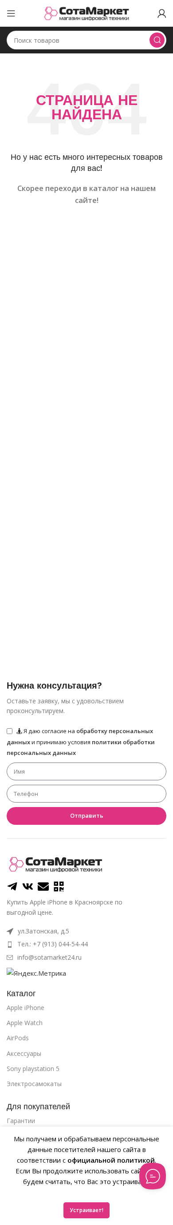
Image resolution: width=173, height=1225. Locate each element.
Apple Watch (25, 1022)
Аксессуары (24, 1053)
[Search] (157, 40)
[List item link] (86, 944)
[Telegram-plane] (12, 886)
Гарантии (21, 1120)
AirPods (18, 1038)
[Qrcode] (58, 886)
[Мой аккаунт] (162, 13)
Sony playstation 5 (33, 1068)
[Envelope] (43, 886)
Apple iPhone (25, 1007)
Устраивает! (86, 1210)
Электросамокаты (34, 1083)
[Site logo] (86, 12)
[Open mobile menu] (11, 13)
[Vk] (27, 886)
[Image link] (55, 863)
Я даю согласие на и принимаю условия (81, 742)
